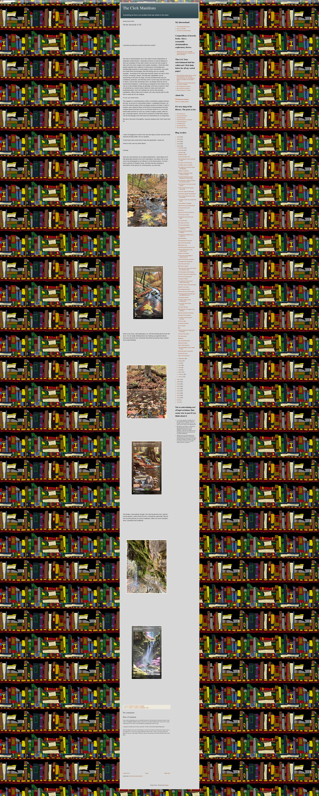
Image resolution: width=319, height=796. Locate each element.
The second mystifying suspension (184, 228)
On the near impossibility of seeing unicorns (185, 256)
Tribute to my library (183, 171)
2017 (178, 388)
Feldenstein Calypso (183, 99)
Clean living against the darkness (187, 193)
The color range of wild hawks (186, 191)
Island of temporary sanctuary (186, 259)
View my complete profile (181, 101)
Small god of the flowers (184, 315)
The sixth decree (181, 125)
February (181, 374)
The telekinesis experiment (185, 261)
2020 (178, 381)
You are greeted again (184, 340)
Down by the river (182, 353)
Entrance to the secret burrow (186, 212)
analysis (131, 707)
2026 (178, 137)
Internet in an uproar (183, 287)
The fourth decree (181, 121)
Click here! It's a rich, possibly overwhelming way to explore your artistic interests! (186, 53)
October (181, 152)
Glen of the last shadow (184, 242)
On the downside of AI (184, 156)
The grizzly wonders (183, 297)
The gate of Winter (183, 278)
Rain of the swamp (183, 266)
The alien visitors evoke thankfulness (184, 300)
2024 (178, 141)
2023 (178, 143)
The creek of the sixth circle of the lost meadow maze (187, 269)
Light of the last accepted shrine (186, 205)
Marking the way (182, 245)
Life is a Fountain (181, 28)
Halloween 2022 (182, 154)
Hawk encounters (182, 343)
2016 (178, 390)
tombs (147, 707)
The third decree (181, 117)
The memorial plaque (183, 225)
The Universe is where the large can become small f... (186, 181)
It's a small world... (183, 220)
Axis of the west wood (184, 263)
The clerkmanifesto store (183, 26)
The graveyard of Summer (185, 240)
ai (127, 707)
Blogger (167, 785)
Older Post (167, 773)
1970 (178, 402)
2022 (178, 146)
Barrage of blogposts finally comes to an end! (185, 173)
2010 (178, 400)
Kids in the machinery (183, 355)
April (180, 370)
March (180, 372)
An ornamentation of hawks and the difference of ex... (186, 294)
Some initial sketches (183, 345)
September (182, 358)
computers (136, 707)
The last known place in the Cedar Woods (185, 250)
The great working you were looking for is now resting (185, 177)
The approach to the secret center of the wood (185, 281)
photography (142, 707)
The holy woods (182, 336)
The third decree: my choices (184, 119)
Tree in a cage (182, 321)
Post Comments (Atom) (136, 776)
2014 (178, 395)
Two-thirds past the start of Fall (186, 247)
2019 (178, 384)
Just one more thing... (184, 333)
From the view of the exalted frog (187, 274)
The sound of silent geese (185, 276)
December (181, 148)
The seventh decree (182, 127)
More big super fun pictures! (185, 351)
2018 (178, 386)
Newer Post (126, 773)
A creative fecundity (183, 323)
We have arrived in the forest (185, 313)
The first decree (181, 113)
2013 (178, 397)
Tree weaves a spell (183, 214)
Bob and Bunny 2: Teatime (184, 90)
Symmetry (181, 210)
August (181, 360)
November (181, 150)
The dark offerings (183, 307)
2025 (178, 139)
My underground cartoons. (184, 86)
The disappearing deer (184, 289)
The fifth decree (181, 123)
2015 (178, 393)
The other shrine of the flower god (187, 284)
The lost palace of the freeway (186, 272)
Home (146, 773)
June (180, 365)
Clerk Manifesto (182, 238)
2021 (178, 379)
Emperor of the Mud (183, 253)
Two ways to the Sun (183, 222)
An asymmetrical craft (184, 207)
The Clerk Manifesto (139, 7)
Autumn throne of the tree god (186, 291)
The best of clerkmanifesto (184, 30)
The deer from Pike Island (185, 162)
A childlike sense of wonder (185, 165)
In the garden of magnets (184, 203)
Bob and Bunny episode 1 (183, 88)
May (180, 367)
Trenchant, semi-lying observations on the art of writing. (186, 83)
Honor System (182, 325)
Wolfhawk (180, 338)
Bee (179, 328)
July (180, 363)
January (181, 376)
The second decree (182, 115)
